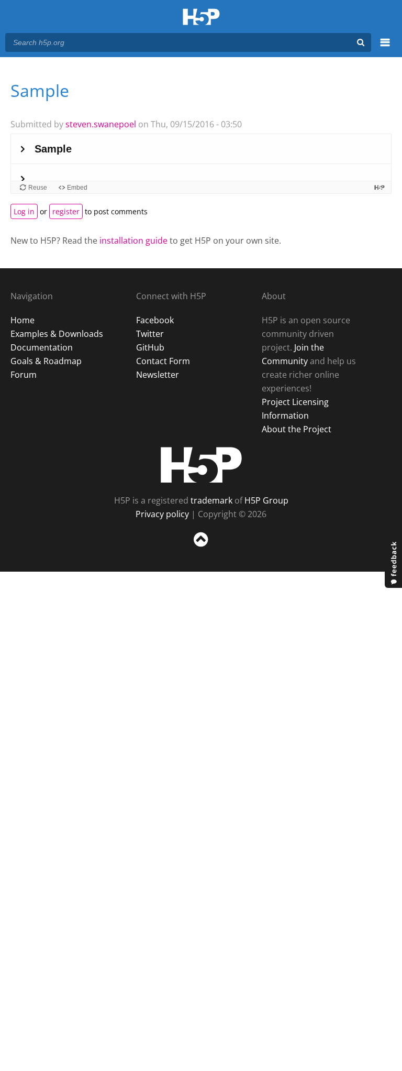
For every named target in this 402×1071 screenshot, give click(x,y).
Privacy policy (162, 514)
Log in (24, 211)
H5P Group (266, 500)
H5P (201, 464)
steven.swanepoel (100, 124)
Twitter (150, 334)
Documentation (41, 347)
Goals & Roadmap (46, 361)
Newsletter (157, 374)
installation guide (133, 240)
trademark (211, 500)
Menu (385, 48)
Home (22, 320)
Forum (23, 374)
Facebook (155, 320)
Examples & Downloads (56, 334)
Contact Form (163, 361)
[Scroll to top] (201, 549)
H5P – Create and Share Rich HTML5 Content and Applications (201, 17)
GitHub (150, 347)
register (66, 211)
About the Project (296, 429)
